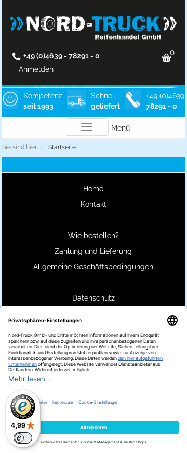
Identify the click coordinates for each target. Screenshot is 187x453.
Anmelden (36, 69)
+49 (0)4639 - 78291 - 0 (61, 55)
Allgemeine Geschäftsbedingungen (93, 267)
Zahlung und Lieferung (93, 251)
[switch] (23, 438)
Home (93, 189)
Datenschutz (93, 298)
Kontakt (93, 204)
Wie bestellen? (93, 235)
